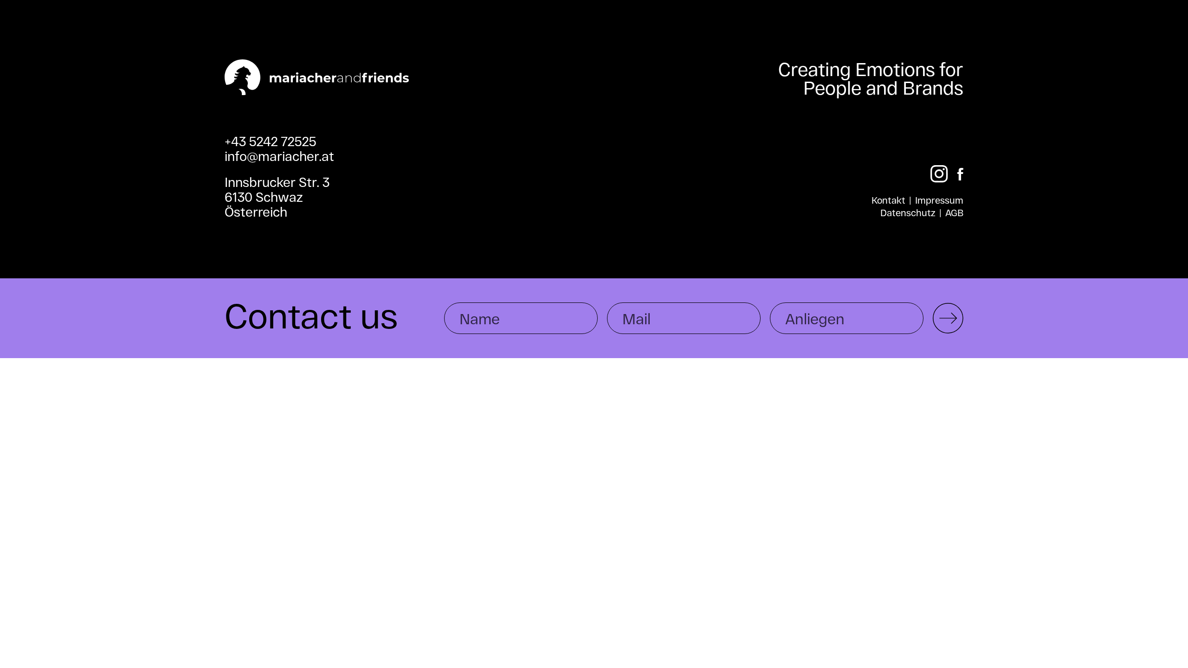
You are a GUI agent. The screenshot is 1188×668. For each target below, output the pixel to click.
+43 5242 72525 (270, 141)
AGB (954, 212)
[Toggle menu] (1161, 46)
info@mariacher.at (279, 156)
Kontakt (888, 200)
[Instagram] (939, 174)
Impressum (939, 200)
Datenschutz (908, 212)
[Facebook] (960, 174)
